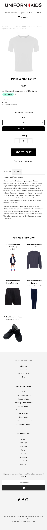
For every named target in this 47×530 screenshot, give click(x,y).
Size (23, 117)
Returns (23, 453)
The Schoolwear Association (23, 421)
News (23, 377)
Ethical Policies (23, 399)
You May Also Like (23, 237)
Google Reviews (23, 406)
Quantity (23, 135)
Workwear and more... (23, 424)
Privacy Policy (23, 413)
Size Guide (23, 457)
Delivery (23, 450)
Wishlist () (23, 464)
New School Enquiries (23, 410)
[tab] (7, 172)
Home (4, 26)
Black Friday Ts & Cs (24, 395)
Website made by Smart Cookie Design (23, 521)
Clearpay (23, 446)
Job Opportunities (24, 373)
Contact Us (23, 370)
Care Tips (23, 443)
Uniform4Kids (36, 516)
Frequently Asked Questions (23, 403)
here (19, 112)
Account (23, 439)
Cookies (23, 392)
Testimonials (23, 417)
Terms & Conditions (23, 461)
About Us (23, 366)
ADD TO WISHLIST (25, 161)
